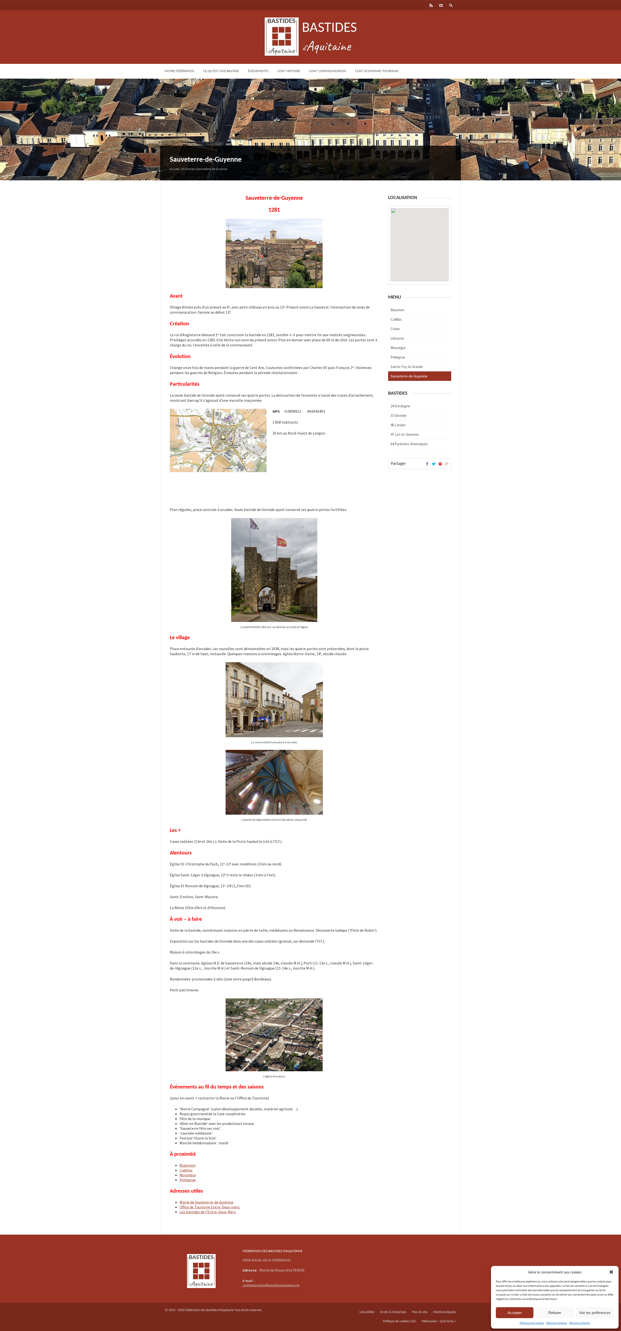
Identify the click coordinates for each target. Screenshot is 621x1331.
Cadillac (186, 1170)
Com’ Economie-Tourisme (376, 71)
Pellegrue (188, 1179)
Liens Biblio (367, 1312)
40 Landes (398, 425)
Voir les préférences (595, 1313)
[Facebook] (427, 464)
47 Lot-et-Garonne (405, 434)
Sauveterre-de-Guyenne (409, 376)
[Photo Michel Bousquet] (274, 1070)
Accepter (514, 1313)
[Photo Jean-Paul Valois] (274, 621)
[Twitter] (433, 464)
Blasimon (188, 1165)
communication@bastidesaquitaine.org (271, 1285)
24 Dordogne (400, 406)
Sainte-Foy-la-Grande (407, 366)
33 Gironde (188, 169)
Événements (258, 71)
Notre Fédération (179, 71)
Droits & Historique (393, 1312)
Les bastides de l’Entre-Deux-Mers (208, 1211)
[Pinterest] (440, 464)
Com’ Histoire (288, 71)
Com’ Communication (327, 71)
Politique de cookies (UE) (399, 1321)
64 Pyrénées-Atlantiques (409, 444)
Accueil (174, 169)
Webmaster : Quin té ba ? (439, 1321)
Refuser (554, 1313)
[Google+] (447, 464)
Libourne (397, 338)
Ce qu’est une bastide (221, 71)
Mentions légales (556, 1323)
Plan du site (419, 1312)
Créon (395, 328)
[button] (611, 1272)
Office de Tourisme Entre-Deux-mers (210, 1207)
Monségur (188, 1174)
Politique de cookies (532, 1323)
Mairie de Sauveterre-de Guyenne (206, 1202)
